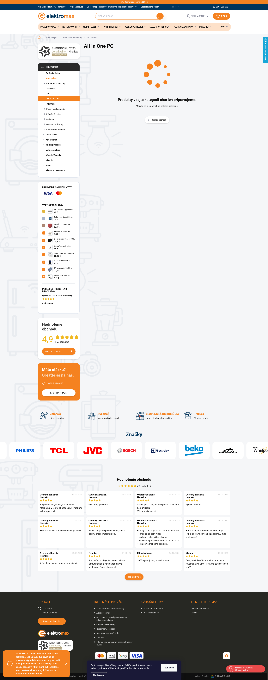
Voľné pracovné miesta (153, 608)
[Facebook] (226, 655)
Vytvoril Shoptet (202, 676)
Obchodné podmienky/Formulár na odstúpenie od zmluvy (112, 7)
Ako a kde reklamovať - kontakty (51, 7)
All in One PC (52, 99)
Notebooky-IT (52, 78)
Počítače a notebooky (55, 83)
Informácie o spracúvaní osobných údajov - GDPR (115, 643)
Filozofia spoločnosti (200, 608)
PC (48, 93)
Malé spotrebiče (53, 150)
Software (50, 119)
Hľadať (160, 16)
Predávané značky (151, 613)
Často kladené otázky (150, 7)
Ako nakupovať (76, 7)
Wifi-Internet (51, 140)
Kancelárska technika (55, 129)
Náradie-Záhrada (53, 155)
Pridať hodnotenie (52, 351)
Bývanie (49, 160)
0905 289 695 (55, 383)
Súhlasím (169, 667)
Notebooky (52, 88)
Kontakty (100, 638)
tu (149, 668)
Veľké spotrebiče (53, 145)
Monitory (51, 104)
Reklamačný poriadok (105, 629)
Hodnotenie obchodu (134, 479)
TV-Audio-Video (53, 73)
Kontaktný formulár (58, 393)
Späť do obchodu (159, 120)
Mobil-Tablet (51, 135)
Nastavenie (98, 675)
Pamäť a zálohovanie (55, 109)
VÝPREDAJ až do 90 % (55, 170)
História (194, 613)
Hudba (49, 165)
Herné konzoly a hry (54, 124)
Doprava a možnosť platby (107, 633)
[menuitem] (49, 27)
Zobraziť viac (134, 577)
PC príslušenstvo (53, 114)
